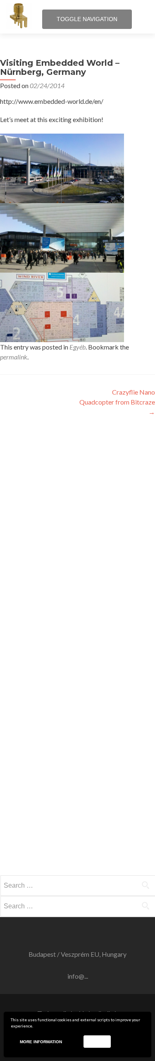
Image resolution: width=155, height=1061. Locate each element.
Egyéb (77, 347)
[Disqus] (77, 530)
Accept (96, 1041)
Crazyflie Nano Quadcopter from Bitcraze (117, 402)
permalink (13, 357)
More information (41, 1041)
